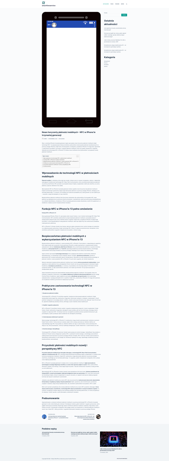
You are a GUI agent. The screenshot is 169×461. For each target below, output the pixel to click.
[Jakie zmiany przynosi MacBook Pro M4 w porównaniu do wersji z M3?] (113, 439)
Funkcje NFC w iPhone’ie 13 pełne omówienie (54, 159)
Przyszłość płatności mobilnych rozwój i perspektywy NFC (57, 164)
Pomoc (111, 3)
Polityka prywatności (122, 458)
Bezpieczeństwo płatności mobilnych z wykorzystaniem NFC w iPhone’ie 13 (61, 161)
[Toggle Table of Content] (76, 156)
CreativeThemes (72, 458)
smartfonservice (48, 6)
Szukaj (105, 12)
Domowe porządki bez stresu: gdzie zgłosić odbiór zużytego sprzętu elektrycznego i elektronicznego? (115, 35)
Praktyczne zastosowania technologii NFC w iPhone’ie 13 (57, 163)
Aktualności (106, 3)
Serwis (122, 3)
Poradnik (117, 3)
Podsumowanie (47, 166)
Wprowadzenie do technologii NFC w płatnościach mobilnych (58, 158)
